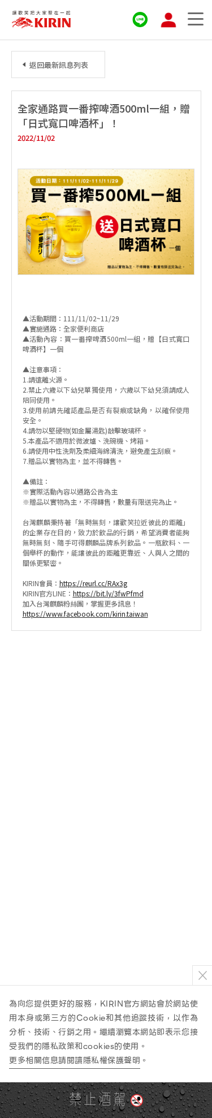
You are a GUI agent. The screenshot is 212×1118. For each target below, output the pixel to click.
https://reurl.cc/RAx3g (93, 583)
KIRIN (41, 20)
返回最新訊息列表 (58, 64)
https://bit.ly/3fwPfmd (108, 593)
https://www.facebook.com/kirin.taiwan (85, 613)
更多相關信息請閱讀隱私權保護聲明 (74, 1060)
